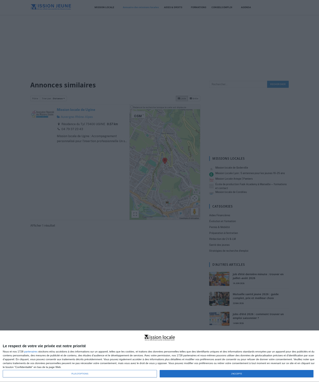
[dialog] (159, 356)
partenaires (30, 351)
